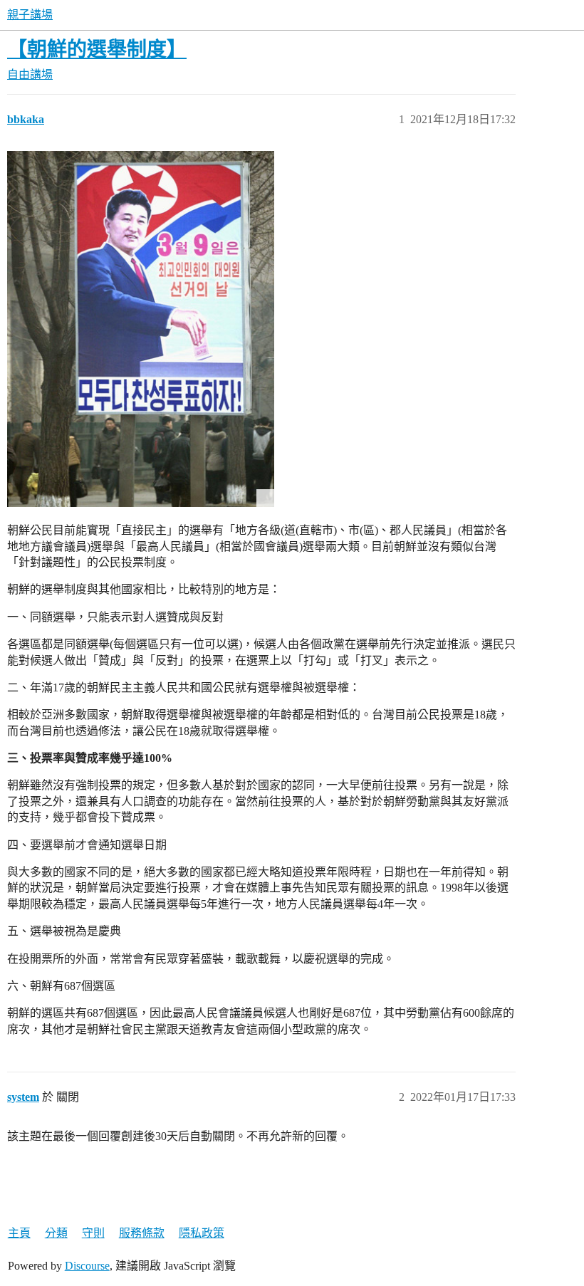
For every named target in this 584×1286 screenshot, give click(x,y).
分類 (56, 1233)
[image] (140, 329)
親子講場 (30, 15)
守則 (93, 1233)
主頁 (19, 1233)
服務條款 (142, 1233)
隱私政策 (201, 1233)
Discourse (87, 1266)
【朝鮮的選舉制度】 (97, 49)
